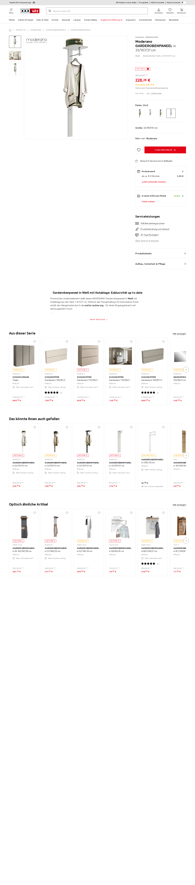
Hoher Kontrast (173, 2)
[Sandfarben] (150, 113)
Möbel (12, 20)
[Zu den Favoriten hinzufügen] (138, 149)
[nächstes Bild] (186, 369)
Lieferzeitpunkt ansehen (154, 182)
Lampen (77, 20)
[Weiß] (171, 113)
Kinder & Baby (90, 20)
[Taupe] (160, 113)
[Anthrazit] (140, 113)
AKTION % (141, 69)
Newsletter (174, 20)
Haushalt (66, 20)
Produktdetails (143, 253)
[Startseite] (10, 30)
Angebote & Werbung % (111, 20)
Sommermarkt (145, 20)
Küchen (55, 20)
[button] (15, 42)
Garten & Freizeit (25, 20)
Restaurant (160, 20)
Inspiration (131, 20)
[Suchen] (49, 10)
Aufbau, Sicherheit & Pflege (150, 263)
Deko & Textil (42, 20)
